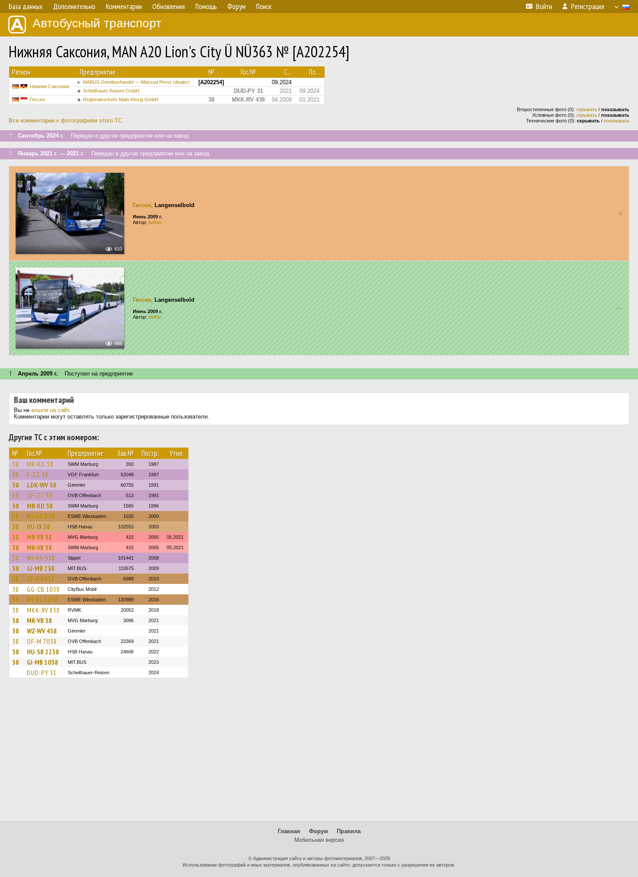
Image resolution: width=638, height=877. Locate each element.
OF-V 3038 (41, 578)
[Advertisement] (319, 753)
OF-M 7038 (42, 641)
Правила (349, 831)
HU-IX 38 (38, 526)
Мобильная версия (319, 840)
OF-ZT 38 (40, 495)
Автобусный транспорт (97, 23)
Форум (318, 831)
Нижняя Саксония (49, 86)
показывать (616, 120)
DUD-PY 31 (42, 672)
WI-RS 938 (41, 558)
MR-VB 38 (39, 537)
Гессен (37, 99)
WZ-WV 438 (42, 630)
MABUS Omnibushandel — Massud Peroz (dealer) (136, 82)
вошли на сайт (50, 410)
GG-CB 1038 (43, 589)
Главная (289, 831)
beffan (154, 222)
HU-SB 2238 (43, 651)
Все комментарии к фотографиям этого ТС (65, 120)
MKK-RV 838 (43, 610)
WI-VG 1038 (42, 599)
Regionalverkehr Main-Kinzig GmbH (120, 99)
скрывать (586, 109)
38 (15, 464)
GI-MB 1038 (42, 662)
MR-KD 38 (40, 464)
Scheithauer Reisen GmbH (111, 90)
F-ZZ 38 (38, 474)
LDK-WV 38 (41, 485)
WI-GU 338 (41, 516)
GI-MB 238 (41, 568)
